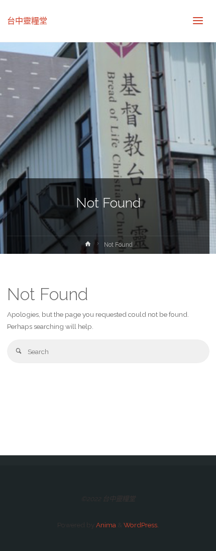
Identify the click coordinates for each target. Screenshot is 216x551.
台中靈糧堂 (27, 21)
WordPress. (141, 525)
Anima (105, 525)
